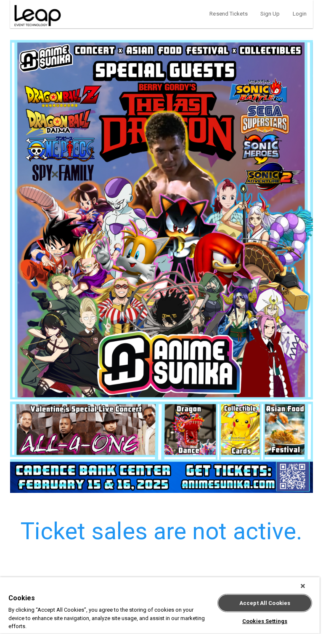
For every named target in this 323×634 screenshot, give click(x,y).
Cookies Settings (264, 621)
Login (300, 14)
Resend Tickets (228, 14)
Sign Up (270, 14)
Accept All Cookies (264, 603)
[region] (160, 605)
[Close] (302, 586)
